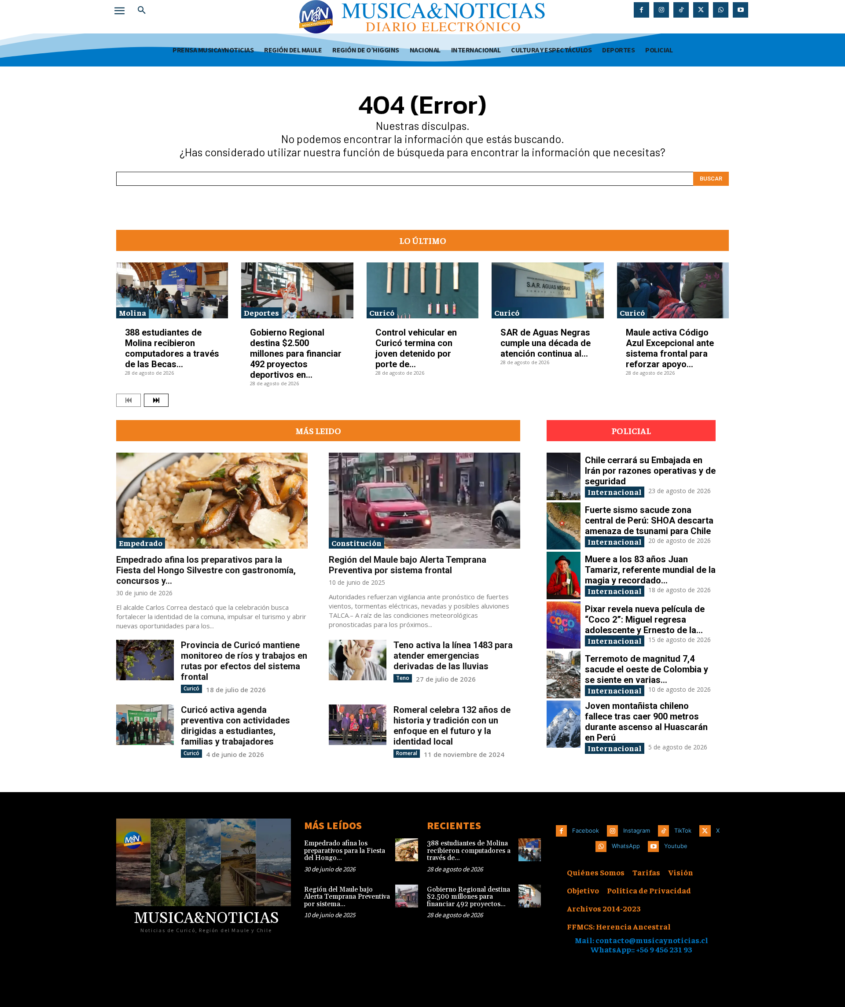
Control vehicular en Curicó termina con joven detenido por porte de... (416, 348)
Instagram (636, 830)
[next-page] (156, 400)
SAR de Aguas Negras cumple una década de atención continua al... (545, 343)
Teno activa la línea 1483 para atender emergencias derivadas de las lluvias (453, 655)
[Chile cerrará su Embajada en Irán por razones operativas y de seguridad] (563, 476)
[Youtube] (740, 10)
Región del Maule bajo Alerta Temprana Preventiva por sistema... (347, 896)
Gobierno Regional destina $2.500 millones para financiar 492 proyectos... (468, 896)
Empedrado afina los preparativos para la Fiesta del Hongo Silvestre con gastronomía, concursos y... (206, 570)
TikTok (682, 830)
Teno (402, 678)
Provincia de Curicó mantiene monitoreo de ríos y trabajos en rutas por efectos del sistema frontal (244, 661)
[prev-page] (128, 400)
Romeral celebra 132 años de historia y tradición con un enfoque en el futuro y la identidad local (452, 726)
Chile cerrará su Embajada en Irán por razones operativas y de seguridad (650, 471)
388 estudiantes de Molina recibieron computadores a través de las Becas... (172, 348)
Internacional (615, 492)
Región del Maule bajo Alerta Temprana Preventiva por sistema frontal (407, 564)
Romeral (406, 753)
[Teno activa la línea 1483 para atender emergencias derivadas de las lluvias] (357, 660)
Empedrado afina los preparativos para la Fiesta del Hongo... (344, 850)
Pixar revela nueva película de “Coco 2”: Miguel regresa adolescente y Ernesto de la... (645, 619)
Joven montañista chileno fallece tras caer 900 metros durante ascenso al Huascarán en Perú (646, 722)
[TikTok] (681, 10)
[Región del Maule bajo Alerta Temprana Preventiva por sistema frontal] (424, 501)
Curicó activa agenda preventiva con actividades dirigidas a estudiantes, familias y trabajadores (235, 726)
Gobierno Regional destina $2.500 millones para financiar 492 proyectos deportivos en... (296, 353)
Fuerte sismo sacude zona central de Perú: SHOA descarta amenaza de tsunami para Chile (649, 520)
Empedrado (140, 543)
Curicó (381, 312)
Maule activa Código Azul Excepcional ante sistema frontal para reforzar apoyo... (670, 348)
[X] (701, 10)
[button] (141, 10)
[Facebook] (641, 10)
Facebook (585, 830)
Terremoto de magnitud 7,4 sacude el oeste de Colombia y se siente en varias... (646, 669)
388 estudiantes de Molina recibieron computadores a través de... (469, 850)
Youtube (675, 845)
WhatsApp (626, 845)
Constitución (356, 543)
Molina (132, 312)
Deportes (261, 312)
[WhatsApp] (720, 10)
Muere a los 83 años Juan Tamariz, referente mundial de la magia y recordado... (650, 570)
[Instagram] (661, 10)
